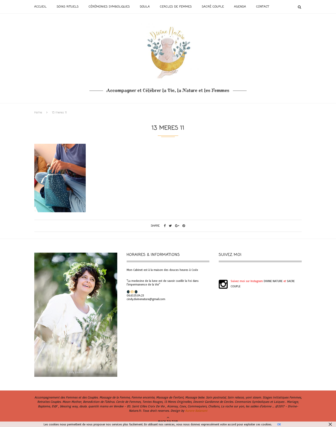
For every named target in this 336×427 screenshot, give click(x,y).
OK (279, 424)
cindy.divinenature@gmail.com (146, 299)
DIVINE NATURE (273, 281)
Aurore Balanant (196, 410)
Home (38, 112)
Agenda (240, 7)
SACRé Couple (213, 7)
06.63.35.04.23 (135, 295)
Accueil (40, 7)
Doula (145, 7)
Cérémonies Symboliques (109, 7)
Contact (262, 7)
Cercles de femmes (176, 7)
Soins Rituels (68, 7)
